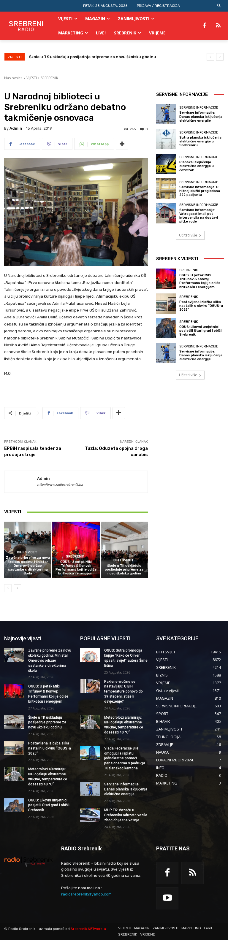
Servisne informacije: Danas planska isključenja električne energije (200, 116)
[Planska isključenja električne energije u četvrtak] (166, 164)
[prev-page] (8, 588)
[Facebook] (204, 25)
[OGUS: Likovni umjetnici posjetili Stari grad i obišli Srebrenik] (166, 328)
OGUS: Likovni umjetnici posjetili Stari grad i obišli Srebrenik (200, 330)
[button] (219, 5)
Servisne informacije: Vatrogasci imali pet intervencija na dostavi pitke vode (198, 216)
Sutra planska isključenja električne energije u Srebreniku (200, 141)
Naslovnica (13, 77)
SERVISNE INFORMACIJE (198, 107)
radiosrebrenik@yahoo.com (86, 894)
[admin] (21, 481)
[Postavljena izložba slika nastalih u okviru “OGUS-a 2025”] (166, 303)
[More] (122, 144)
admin (16, 128)
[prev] (210, 57)
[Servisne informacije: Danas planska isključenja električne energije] (166, 114)
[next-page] (17, 588)
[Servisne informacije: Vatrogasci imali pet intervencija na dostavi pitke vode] (166, 213)
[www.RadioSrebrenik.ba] (28, 861)
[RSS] (218, 25)
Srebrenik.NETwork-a (88, 929)
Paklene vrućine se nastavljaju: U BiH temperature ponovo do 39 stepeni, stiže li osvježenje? (123, 691)
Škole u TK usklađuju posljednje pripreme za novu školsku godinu (124, 569)
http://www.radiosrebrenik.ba (60, 484)
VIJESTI (31, 77)
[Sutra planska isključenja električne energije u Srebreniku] (166, 139)
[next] (220, 57)
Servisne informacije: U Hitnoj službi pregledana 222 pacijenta (199, 191)
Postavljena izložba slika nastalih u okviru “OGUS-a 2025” (85, 57)
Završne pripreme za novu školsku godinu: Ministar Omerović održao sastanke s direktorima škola (28, 565)
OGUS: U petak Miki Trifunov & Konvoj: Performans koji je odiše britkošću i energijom (76, 568)
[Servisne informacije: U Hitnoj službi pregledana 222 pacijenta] (166, 188)
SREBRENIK (49, 77)
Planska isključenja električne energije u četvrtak (196, 166)
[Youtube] (167, 898)
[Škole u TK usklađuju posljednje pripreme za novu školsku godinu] (124, 550)
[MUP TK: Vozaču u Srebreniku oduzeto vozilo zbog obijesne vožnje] (90, 815)
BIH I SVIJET (27, 552)
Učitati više (188, 235)
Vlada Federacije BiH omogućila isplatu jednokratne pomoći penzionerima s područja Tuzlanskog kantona (124, 758)
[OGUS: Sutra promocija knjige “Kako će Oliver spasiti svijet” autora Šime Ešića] (90, 655)
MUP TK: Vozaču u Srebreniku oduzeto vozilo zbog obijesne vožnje (125, 815)
